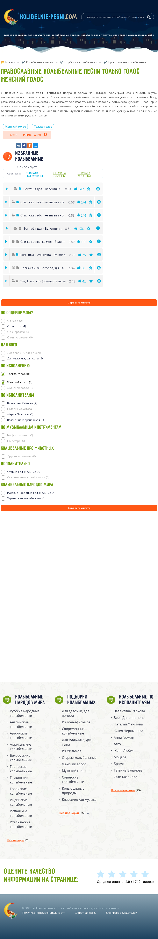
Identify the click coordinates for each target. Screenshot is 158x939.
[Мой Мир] (35, 145)
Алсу (117, 744)
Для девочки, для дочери (75, 713)
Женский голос (15, 126)
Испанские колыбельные (21, 813)
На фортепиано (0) (20, 435)
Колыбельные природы (73, 790)
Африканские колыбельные (21, 746)
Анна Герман (124, 737)
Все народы (18, 840)
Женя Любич (124, 750)
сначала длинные (60, 174)
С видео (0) (15, 321)
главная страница (15, 35)
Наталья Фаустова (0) (21, 409)
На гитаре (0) (16, 441)
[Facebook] (24, 145)
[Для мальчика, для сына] (79, 359)
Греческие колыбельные (21, 768)
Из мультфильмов (76, 722)
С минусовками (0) (20, 337)
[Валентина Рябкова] (79, 403)
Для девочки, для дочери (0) (26, 353)
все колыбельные (39, 35)
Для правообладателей (121, 913)
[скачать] (98, 188)
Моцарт (120, 757)
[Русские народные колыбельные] (79, 493)
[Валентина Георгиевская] (79, 420)
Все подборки (72, 813)
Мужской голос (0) (20, 388)
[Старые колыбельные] (79, 472)
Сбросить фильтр (79, 302)
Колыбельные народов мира (30, 700)
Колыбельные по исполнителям (136, 700)
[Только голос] (79, 374)
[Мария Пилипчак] (79, 415)
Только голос (43, 126)
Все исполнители (126, 790)
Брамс (119, 763)
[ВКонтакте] (18, 145)
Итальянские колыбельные (21, 824)
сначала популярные (35, 174)
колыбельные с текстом (96, 35)
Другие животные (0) (21, 456)
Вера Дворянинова (129, 717)
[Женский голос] (79, 382)
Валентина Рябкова (129, 711)
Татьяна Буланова (128, 770)
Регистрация (32, 135)
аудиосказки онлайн (141, 35)
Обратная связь (85, 913)
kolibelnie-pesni (48, 17)
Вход (13, 135)
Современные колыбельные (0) (28, 477)
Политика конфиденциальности (43, 913)
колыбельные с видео (65, 35)
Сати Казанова (125, 777)
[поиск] (149, 17)
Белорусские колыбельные (21, 757)
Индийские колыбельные (21, 802)
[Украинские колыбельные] (79, 498)
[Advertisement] (25, 556)
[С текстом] (79, 326)
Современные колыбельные (73, 731)
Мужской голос (74, 770)
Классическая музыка (79, 799)
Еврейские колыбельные (21, 791)
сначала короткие (85, 174)
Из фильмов (71, 751)
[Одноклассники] (29, 145)
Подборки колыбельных (81, 700)
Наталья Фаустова (128, 724)
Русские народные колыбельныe (25, 713)
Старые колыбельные (79, 757)
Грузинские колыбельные (21, 779)
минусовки (120, 35)
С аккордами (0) (18, 332)
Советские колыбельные (73, 779)
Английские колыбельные (21, 724)
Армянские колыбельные (21, 735)
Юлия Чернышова (128, 731)
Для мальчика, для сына (77, 742)
